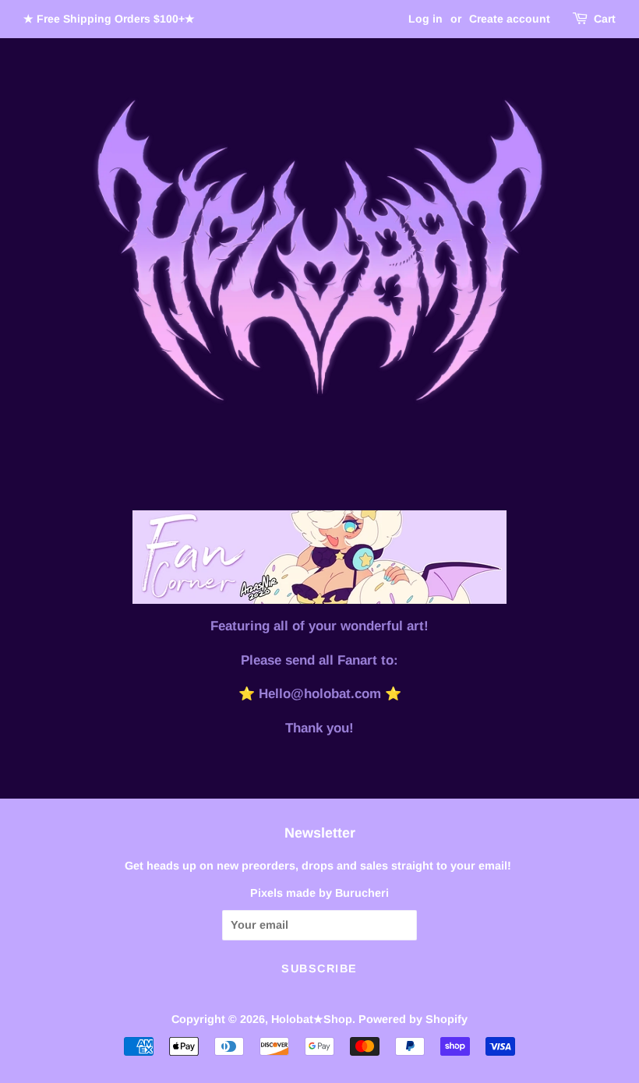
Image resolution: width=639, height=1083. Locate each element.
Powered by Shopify (413, 1019)
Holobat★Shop (311, 1019)
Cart (605, 18)
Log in (425, 18)
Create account (509, 18)
